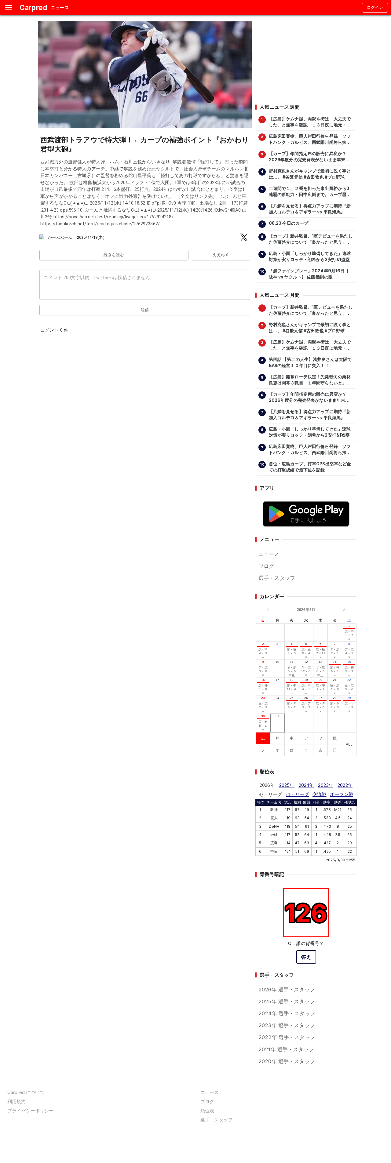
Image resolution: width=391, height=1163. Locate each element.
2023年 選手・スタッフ (286, 1025)
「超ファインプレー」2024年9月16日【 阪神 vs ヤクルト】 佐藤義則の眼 (309, 273)
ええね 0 (220, 255)
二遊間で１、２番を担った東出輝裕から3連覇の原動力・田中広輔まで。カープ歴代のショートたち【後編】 (310, 192)
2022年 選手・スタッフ (286, 1037)
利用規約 (16, 1101)
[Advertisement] (305, 59)
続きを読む (114, 255)
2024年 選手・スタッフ (286, 1013)
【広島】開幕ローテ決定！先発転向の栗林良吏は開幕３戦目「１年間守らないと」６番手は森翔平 (310, 380)
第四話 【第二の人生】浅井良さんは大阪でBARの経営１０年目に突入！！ (310, 362)
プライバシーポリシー (30, 1111)
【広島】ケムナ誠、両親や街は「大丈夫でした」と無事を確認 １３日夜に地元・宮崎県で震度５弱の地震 (310, 122)
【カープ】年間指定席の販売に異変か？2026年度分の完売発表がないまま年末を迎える (309, 157)
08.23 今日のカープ (289, 223)
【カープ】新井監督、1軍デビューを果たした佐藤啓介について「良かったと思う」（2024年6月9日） (311, 239)
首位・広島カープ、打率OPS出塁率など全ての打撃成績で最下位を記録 (310, 466)
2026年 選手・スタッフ (286, 990)
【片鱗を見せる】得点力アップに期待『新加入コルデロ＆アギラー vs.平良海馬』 (310, 208)
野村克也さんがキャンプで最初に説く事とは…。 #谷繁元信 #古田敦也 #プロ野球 (310, 174)
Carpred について (26, 1092)
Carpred (33, 7)
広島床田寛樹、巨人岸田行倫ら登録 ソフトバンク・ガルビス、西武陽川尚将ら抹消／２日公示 (310, 139)
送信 (145, 309)
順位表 (207, 1111)
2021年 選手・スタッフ (286, 1049)
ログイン (375, 7)
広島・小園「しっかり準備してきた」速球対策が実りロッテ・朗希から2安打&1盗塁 (310, 256)
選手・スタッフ (276, 578)
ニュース (269, 554)
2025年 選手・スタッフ (286, 1001)
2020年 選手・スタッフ (286, 1061)
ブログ (266, 566)
